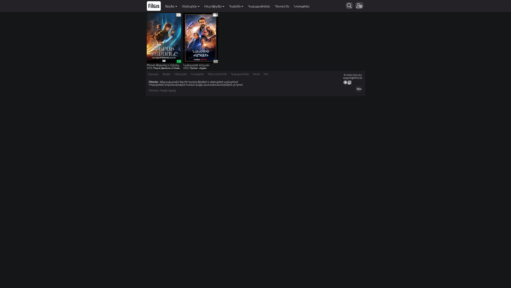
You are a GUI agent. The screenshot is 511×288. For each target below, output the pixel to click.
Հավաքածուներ (259, 6)
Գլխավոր (153, 74)
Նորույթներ (301, 6)
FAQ (266, 74)
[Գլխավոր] (153, 6)
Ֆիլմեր (169, 6)
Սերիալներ (189, 6)
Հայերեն (235, 6)
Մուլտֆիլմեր (213, 6)
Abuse (256, 74)
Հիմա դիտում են (217, 74)
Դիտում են (282, 6)
